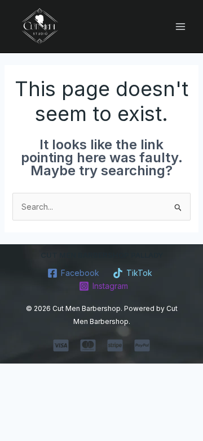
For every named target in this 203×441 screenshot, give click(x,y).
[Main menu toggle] (180, 26)
